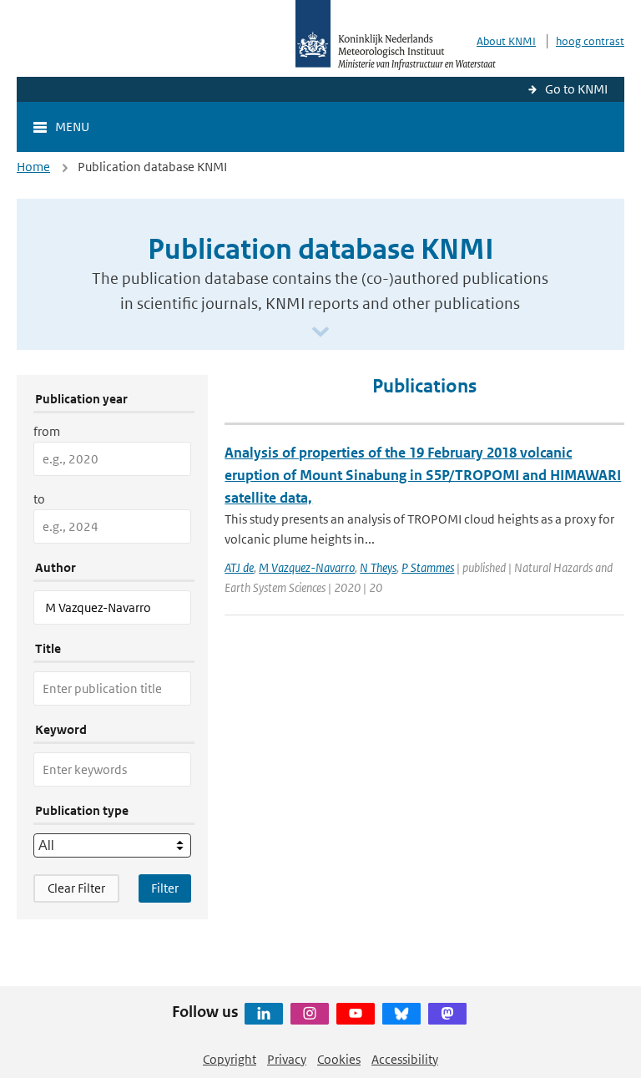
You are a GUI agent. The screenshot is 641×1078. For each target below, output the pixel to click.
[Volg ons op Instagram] (309, 1014)
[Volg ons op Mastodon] (447, 1014)
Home (33, 167)
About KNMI (506, 41)
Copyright (229, 1059)
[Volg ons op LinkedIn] (263, 1014)
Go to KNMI (576, 89)
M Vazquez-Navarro (307, 567)
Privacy (286, 1059)
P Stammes (427, 567)
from (46, 431)
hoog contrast (590, 41)
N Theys (378, 567)
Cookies (339, 1059)
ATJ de (239, 567)
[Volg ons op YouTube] (355, 1014)
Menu (72, 126)
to (39, 499)
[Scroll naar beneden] (320, 333)
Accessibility (404, 1059)
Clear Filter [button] (76, 888)
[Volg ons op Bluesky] (401, 1014)
